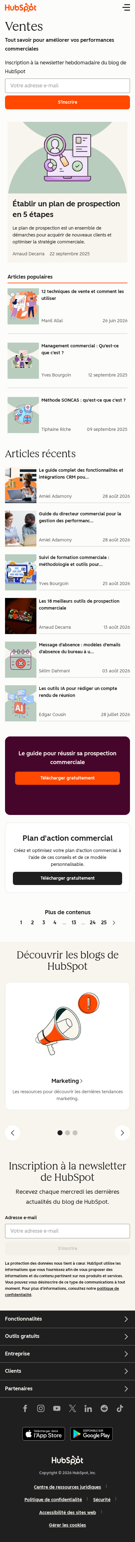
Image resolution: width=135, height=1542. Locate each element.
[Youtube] (56, 1410)
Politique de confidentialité (53, 1499)
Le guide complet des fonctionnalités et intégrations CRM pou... (81, 474)
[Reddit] (104, 1410)
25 (104, 923)
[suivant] (122, 1132)
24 (93, 923)
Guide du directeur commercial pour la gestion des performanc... (80, 517)
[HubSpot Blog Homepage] (20, 8)
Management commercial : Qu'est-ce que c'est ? (80, 349)
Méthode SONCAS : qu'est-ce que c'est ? (83, 400)
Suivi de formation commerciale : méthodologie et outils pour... (74, 561)
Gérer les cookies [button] (67, 1525)
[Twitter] (72, 1410)
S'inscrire (67, 1248)
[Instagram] (41, 1410)
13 (74, 923)
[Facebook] (25, 1410)
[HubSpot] (67, 1460)
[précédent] (12, 1132)
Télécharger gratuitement (67, 778)
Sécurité (102, 1499)
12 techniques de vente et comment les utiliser (82, 295)
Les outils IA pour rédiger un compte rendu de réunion (78, 692)
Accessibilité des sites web (67, 1512)
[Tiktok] (120, 1410)
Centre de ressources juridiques (67, 1487)
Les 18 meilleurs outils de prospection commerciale (79, 605)
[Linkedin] (88, 1410)
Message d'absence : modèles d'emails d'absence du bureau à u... (80, 648)
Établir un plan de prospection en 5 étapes (66, 209)
